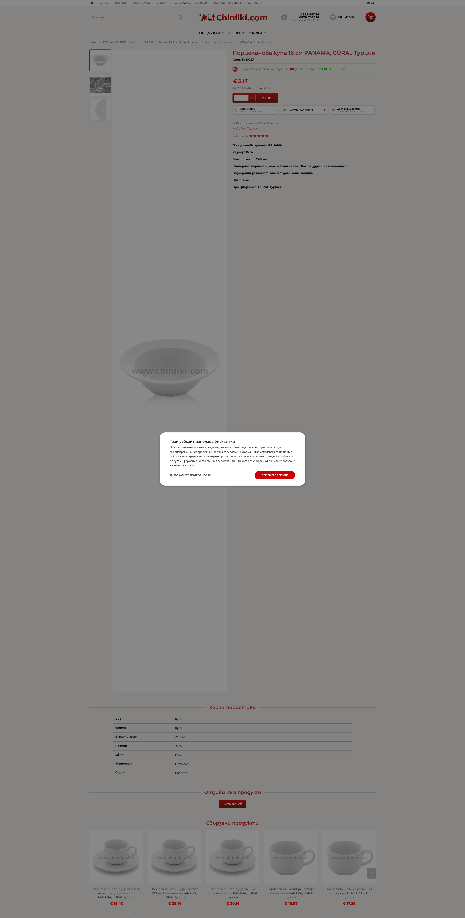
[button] (190, 475)
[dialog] (232, 459)
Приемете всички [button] (275, 475)
